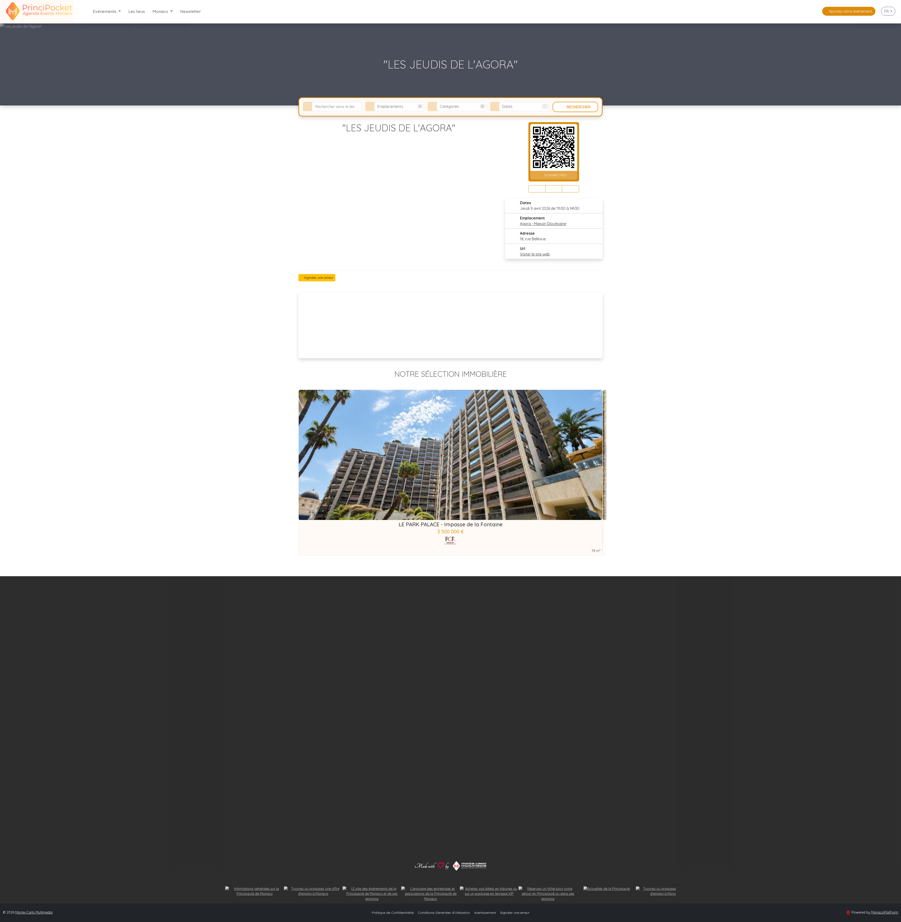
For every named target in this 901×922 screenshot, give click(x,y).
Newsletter (190, 11)
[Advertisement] (450, 325)
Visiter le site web (535, 254)
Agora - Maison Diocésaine (543, 223)
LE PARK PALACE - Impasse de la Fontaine (451, 524)
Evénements (105, 11)
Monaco (161, 11)
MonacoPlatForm (884, 912)
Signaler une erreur (318, 277)
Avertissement (485, 913)
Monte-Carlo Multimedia (34, 912)
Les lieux (136, 11)
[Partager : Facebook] (537, 188)
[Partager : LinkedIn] (570, 188)
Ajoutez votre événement (850, 11)
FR (887, 11)
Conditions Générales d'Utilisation (444, 913)
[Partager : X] (553, 188)
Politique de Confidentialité (393, 913)
